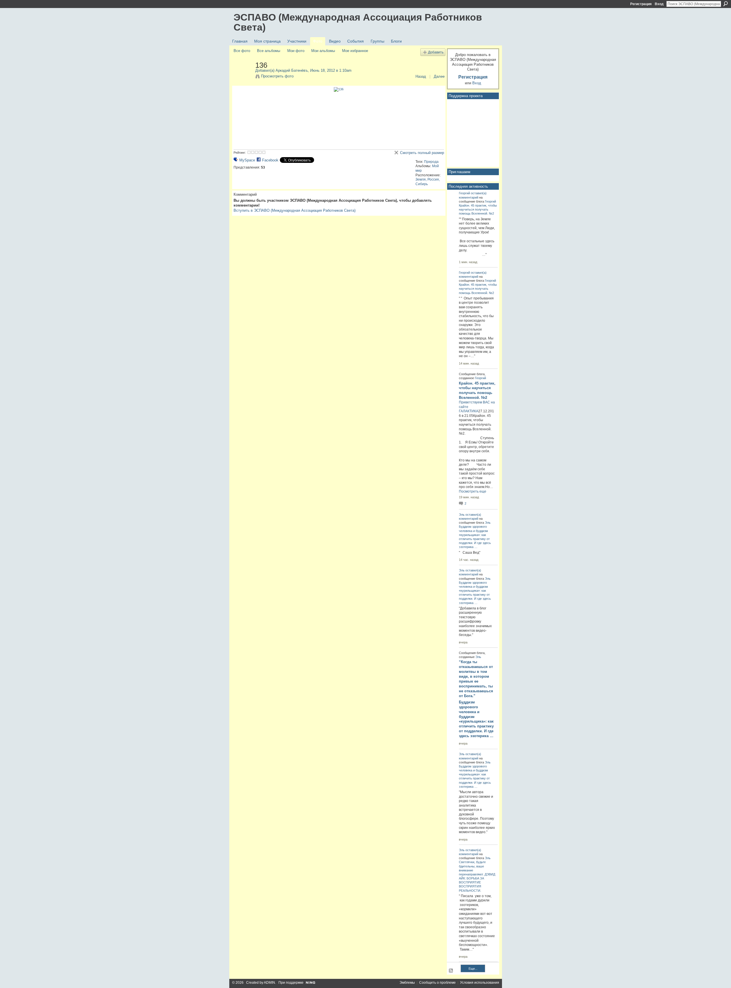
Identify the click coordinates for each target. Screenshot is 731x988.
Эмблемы (407, 983)
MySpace (247, 160)
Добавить (435, 52)
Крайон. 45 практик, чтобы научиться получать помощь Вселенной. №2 (478, 209)
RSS (451, 970)
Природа (431, 162)
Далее (439, 76)
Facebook (270, 160)
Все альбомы (268, 51)
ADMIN (269, 983)
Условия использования (479, 983)
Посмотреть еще (472, 491)
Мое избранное (355, 51)
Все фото (242, 51)
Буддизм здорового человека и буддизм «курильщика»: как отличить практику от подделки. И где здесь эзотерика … (476, 719)
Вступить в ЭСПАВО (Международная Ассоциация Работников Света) (295, 210)
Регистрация (641, 4)
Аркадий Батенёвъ (292, 70)
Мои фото (295, 51)
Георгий (464, 193)
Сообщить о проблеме (437, 983)
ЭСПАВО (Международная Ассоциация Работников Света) (358, 22)
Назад (420, 76)
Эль (462, 514)
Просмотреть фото (277, 76)
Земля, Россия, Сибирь (427, 181)
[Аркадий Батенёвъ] (243, 77)
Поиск (725, 3)
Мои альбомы (323, 51)
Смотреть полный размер (422, 153)
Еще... (473, 968)
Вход (659, 4)
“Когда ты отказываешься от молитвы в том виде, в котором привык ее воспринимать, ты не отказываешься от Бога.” (476, 679)
